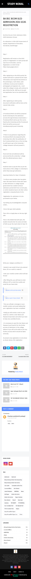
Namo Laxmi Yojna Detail (13, 298)
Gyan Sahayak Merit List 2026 (19, 391)
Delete (13, 423)
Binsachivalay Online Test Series (12, 482)
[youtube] (11, 463)
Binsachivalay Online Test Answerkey (13, 479)
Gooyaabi (15, 576)
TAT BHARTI (13, 503)
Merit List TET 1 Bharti (17, 384)
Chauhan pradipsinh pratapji (16, 416)
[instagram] (6, 463)
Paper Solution (18, 497)
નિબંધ (21, 514)
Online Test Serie (15, 494)
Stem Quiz (20, 500)
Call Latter (6, 485)
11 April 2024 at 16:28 (11, 418)
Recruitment (7, 500)
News (22, 491)
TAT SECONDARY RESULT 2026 (19, 398)
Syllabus (6, 503)
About (14, 571)
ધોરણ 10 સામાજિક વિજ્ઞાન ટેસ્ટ (10, 514)
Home (4, 12)
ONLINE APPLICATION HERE (13, 290)
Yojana (17, 508)
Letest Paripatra (8, 491)
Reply (9, 423)
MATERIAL (16, 491)
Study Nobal (15, 4)
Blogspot (16, 575)
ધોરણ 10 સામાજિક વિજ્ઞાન (9, 511)
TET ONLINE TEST (19, 505)
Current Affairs (7, 488)
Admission (6, 477)
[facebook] (11, 567)
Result (14, 500)
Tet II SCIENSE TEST (8, 505)
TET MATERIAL (21, 503)
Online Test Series (8, 497)
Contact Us (21, 571)
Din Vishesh (16, 488)
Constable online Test (17, 485)
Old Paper (6, 494)
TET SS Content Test (9, 508)
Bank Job (14, 477)
